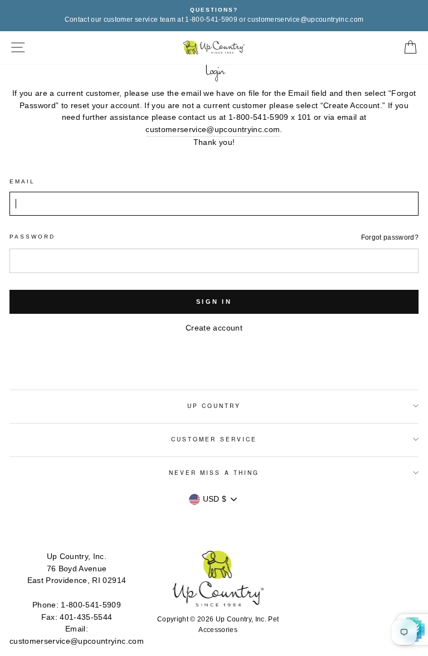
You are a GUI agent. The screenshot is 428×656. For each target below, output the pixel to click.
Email (22, 181)
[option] (214, 16)
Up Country (214, 405)
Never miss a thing (214, 472)
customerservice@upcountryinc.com (212, 129)
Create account (214, 328)
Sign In (214, 301)
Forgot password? (390, 237)
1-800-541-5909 (91, 605)
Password (32, 237)
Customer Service (214, 439)
